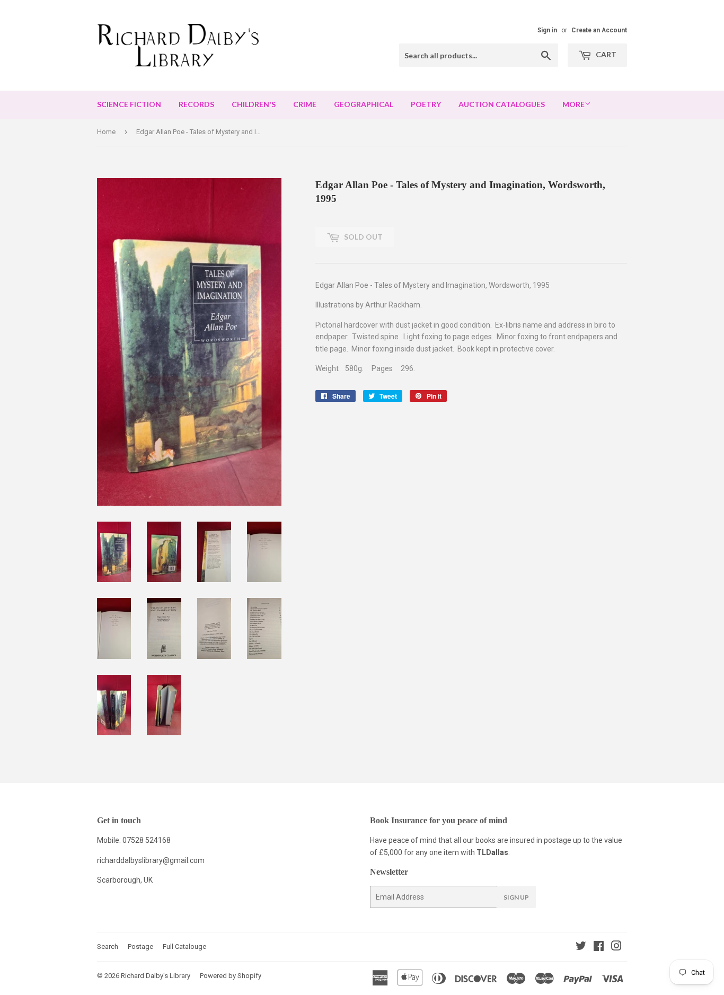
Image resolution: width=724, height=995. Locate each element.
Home (106, 132)
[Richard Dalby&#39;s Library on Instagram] (616, 947)
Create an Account (599, 30)
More (573, 104)
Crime (304, 104)
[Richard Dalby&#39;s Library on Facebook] (598, 947)
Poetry (426, 104)
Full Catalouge (184, 946)
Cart (605, 54)
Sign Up (516, 897)
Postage (140, 946)
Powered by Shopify (230, 976)
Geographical (363, 104)
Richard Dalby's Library (155, 976)
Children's (254, 104)
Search (107, 946)
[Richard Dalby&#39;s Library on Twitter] (581, 947)
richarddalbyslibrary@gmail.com (151, 860)
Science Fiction (129, 104)
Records (196, 104)
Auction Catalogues (501, 104)
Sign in (547, 30)
